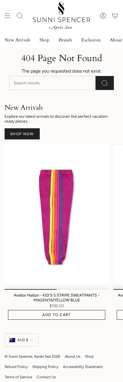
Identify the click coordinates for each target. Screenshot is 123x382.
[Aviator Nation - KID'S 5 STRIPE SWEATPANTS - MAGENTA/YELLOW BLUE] (57, 217)
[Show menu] (7, 16)
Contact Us (46, 377)
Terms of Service (18, 377)
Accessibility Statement (83, 366)
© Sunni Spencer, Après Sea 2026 (32, 356)
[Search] (105, 83)
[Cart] (115, 16)
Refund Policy (16, 366)
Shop (89, 356)
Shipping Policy (45, 366)
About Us (72, 356)
